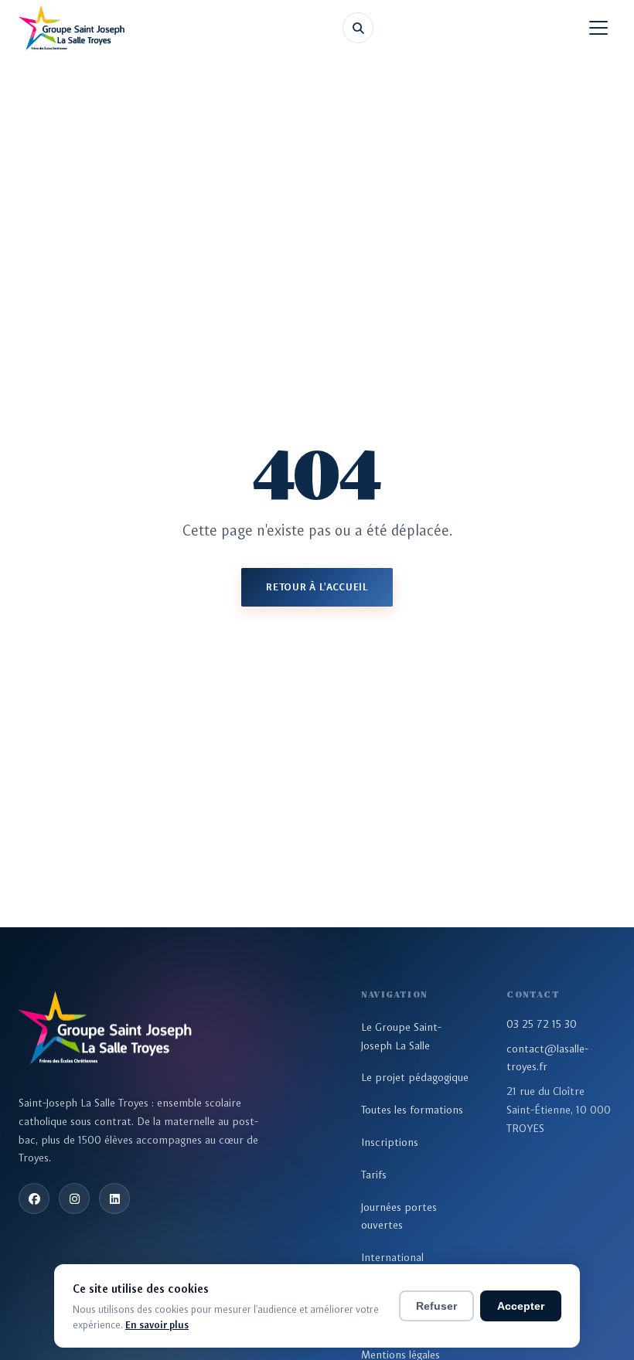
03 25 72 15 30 (541, 1024)
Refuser (436, 1306)
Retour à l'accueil (317, 587)
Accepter (520, 1306)
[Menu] (598, 28)
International (392, 1257)
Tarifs (374, 1174)
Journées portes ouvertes (399, 1216)
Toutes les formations (412, 1109)
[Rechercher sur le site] (358, 27)
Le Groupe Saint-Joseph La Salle (401, 1036)
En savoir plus (157, 1325)
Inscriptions (389, 1142)
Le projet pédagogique (415, 1077)
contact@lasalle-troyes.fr (547, 1057)
